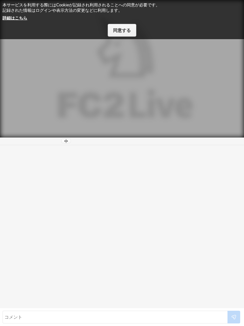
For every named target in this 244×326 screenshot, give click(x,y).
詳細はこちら (15, 18)
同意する (122, 30)
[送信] (233, 317)
